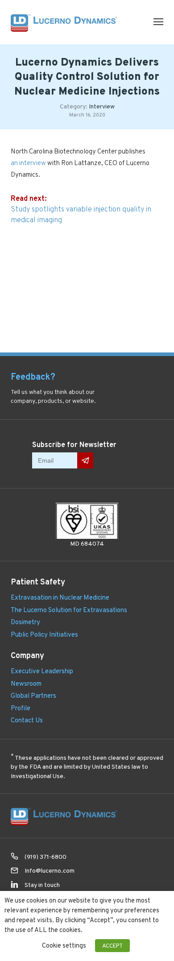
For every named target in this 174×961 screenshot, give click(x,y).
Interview (102, 106)
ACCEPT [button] (112, 945)
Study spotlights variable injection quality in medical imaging (81, 214)
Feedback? (33, 376)
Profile (20, 708)
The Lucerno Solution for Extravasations (69, 609)
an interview (28, 162)
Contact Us (27, 720)
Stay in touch (42, 885)
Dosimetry (25, 621)
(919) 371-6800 (45, 856)
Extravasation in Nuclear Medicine (60, 597)
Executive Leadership (42, 671)
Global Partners (33, 695)
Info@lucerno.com (50, 870)
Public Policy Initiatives (44, 634)
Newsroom (26, 683)
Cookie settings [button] (64, 945)
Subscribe (85, 460)
